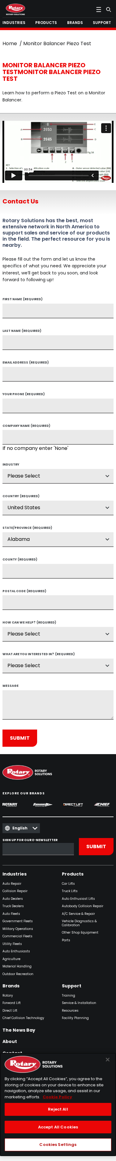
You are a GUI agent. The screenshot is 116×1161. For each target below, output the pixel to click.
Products (73, 874)
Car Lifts (68, 884)
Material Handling (17, 967)
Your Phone (23, 394)
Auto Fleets (11, 914)
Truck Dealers (13, 906)
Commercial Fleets (17, 937)
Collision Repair (15, 891)
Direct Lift (9, 1011)
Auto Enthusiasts (16, 952)
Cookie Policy (57, 1097)
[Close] (107, 1059)
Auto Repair (11, 884)
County (19, 560)
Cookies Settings (57, 1144)
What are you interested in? (38, 654)
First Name (22, 299)
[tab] (15, 23)
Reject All (58, 1109)
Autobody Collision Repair (82, 906)
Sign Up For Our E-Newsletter (30, 840)
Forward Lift (11, 1003)
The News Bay (18, 1030)
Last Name (21, 331)
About (9, 1042)
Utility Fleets (12, 944)
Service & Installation (79, 1003)
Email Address (25, 363)
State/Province (27, 528)
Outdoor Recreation (17, 974)
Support (71, 986)
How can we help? (29, 623)
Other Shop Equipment (80, 933)
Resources (70, 1011)
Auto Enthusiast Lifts (78, 899)
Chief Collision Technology (23, 1018)
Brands (10, 986)
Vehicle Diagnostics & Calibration (79, 923)
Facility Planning (75, 1018)
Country (21, 496)
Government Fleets (17, 921)
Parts (66, 941)
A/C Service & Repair (78, 914)
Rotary (7, 996)
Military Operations (17, 929)
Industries (14, 874)
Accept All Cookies (58, 1127)
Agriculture (11, 959)
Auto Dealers (12, 899)
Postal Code (24, 591)
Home (9, 43)
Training (68, 996)
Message (10, 686)
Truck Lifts (70, 891)
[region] (58, 1104)
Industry (10, 465)
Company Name (26, 426)
